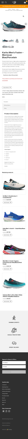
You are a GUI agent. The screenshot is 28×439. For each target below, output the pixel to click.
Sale (23, 90)
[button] (23, 16)
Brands (3, 398)
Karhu (19, 92)
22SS (9, 92)
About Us (4, 400)
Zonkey (10, 429)
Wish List (4, 402)
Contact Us (4, 384)
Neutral (11, 90)
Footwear (16, 92)
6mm (12, 92)
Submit (4, 376)
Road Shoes (15, 90)
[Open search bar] (6, 2)
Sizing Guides (5, 393)
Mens (8, 90)
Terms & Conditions (6, 423)
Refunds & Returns (6, 425)
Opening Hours (5, 387)
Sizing (5, 108)
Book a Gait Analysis (6, 389)
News (3, 404)
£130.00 (6, 92)
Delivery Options (7, 105)
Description (6, 101)
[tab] (14, 102)
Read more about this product (10, 75)
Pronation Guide (5, 395)
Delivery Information (6, 391)
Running (20, 90)
